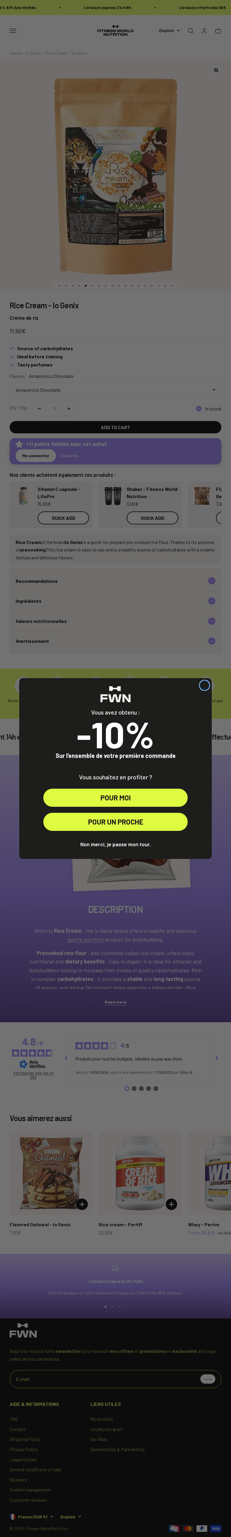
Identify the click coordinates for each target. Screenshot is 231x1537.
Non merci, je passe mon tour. (115, 844)
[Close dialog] (204, 685)
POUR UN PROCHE (115, 821)
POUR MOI (115, 797)
